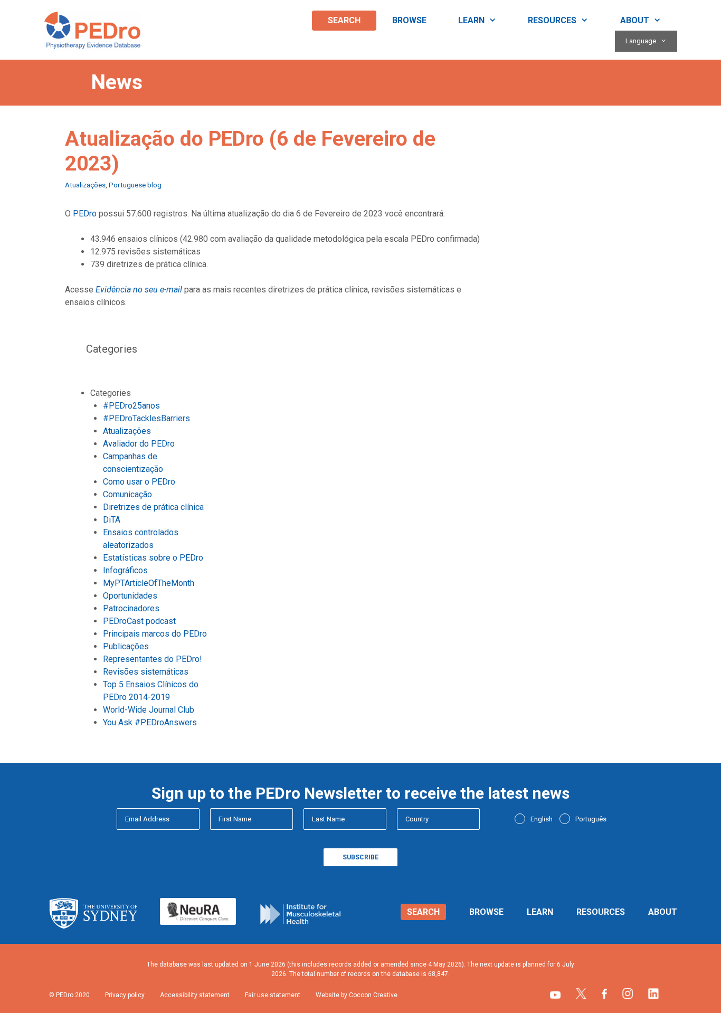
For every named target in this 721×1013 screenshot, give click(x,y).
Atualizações (85, 185)
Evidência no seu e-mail (139, 290)
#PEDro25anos (131, 406)
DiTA (111, 520)
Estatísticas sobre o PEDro (153, 558)
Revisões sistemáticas (145, 672)
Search (344, 20)
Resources (552, 20)
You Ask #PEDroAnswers (150, 722)
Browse (409, 20)
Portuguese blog (135, 185)
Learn (471, 20)
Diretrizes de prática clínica (153, 507)
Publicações (126, 646)
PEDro (85, 214)
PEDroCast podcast (139, 621)
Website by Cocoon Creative (356, 995)
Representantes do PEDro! (152, 659)
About (634, 20)
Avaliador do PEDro (139, 444)
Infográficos (125, 570)
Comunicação (127, 494)
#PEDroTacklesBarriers (146, 418)
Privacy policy (125, 995)
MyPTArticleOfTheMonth (148, 583)
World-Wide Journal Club (148, 710)
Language (640, 41)
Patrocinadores (131, 608)
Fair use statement (272, 995)
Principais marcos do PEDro (155, 634)
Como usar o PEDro (139, 482)
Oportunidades (130, 596)
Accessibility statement (195, 995)
